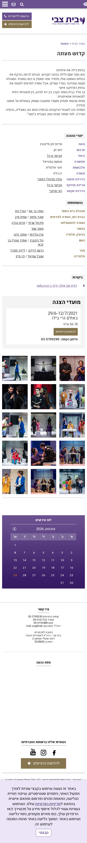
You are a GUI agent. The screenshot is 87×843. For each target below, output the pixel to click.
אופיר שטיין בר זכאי (26, 242)
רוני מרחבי (55, 191)
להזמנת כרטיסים (66, 331)
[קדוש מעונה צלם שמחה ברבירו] (72, 368)
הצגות (65, 43)
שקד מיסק (37, 217)
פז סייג (20, 256)
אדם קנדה (18, 223)
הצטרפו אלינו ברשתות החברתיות (43, 742)
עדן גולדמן (37, 234)
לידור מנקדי (17, 250)
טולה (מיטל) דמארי (49, 179)
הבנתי (44, 833)
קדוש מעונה (71, 54)
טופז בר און (36, 211)
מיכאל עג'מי (36, 223)
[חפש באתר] (22, 4)
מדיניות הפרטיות (48, 804)
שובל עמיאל (36, 256)
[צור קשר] (13, 4)
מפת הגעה (43, 662)
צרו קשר (43, 609)
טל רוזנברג (37, 240)
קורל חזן (20, 211)
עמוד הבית (78, 43)
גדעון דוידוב (36, 250)
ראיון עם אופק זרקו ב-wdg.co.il (57, 285)
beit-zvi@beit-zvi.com (39, 626)
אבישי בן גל (54, 156)
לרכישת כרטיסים (19, 24)
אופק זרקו (20, 234)
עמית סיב (21, 217)
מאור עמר (37, 228)
